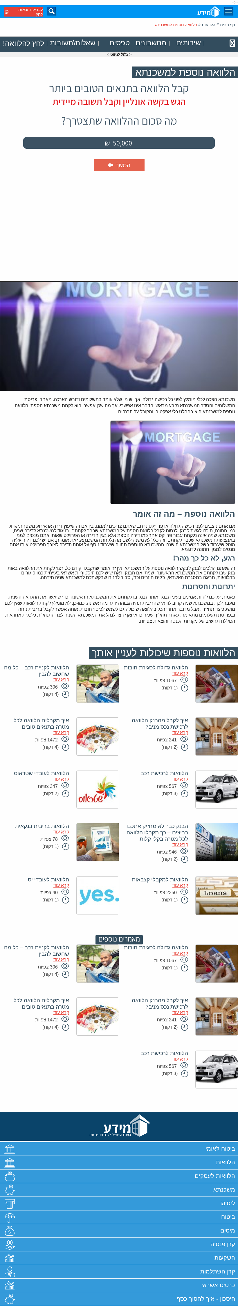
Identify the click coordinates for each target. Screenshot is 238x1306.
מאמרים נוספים (119, 939)
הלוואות (208, 24)
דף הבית (227, 24)
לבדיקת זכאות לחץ (30, 12)
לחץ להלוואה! (23, 43)
